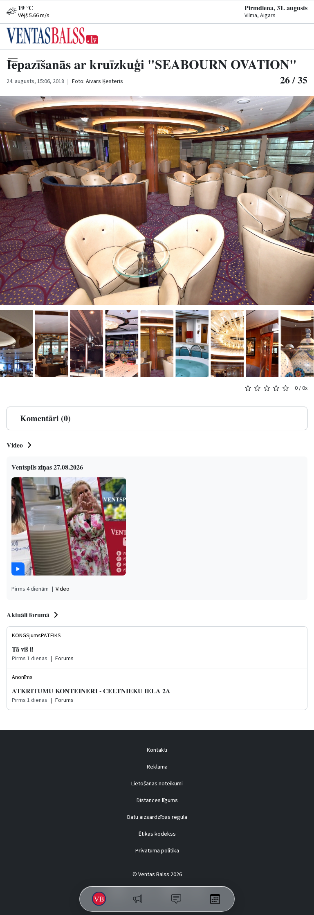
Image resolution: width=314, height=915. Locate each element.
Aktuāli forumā (28, 614)
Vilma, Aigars (260, 15)
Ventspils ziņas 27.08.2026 (47, 467)
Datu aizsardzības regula (157, 817)
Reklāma (157, 767)
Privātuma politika (157, 851)
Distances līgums (157, 800)
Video (15, 445)
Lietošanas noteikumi (157, 784)
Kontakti (157, 750)
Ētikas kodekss (157, 834)
